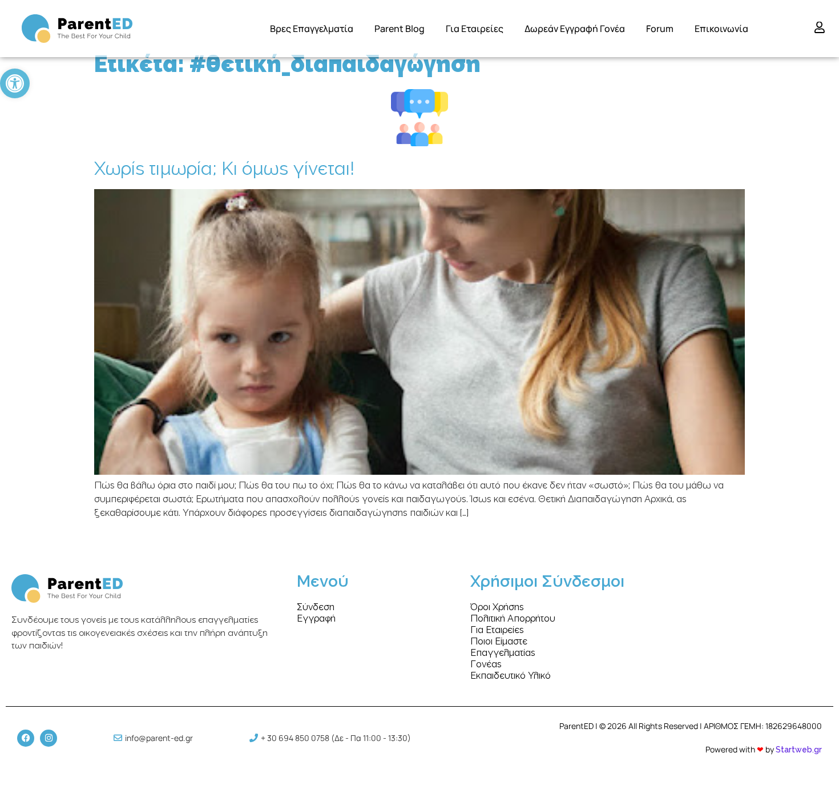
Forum (659, 28)
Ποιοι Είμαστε (498, 641)
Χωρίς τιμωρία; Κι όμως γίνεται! (224, 169)
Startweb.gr (799, 750)
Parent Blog (399, 28)
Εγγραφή (316, 618)
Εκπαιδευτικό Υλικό (510, 675)
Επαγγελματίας (502, 653)
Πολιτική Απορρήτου (512, 618)
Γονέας (486, 664)
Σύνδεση (315, 607)
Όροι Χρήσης (497, 607)
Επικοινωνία (721, 28)
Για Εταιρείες (474, 28)
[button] (15, 83)
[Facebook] (25, 738)
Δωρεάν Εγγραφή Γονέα (575, 28)
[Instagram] (48, 738)
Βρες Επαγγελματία (311, 28)
